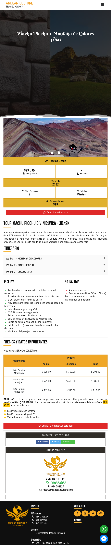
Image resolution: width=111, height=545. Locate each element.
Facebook (44, 441)
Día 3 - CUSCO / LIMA (20, 271)
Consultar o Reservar (57, 212)
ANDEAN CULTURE (19, 4)
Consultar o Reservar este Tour (57, 425)
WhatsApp (69, 441)
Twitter (56, 441)
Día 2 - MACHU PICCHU (21, 265)
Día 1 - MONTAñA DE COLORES (25, 258)
